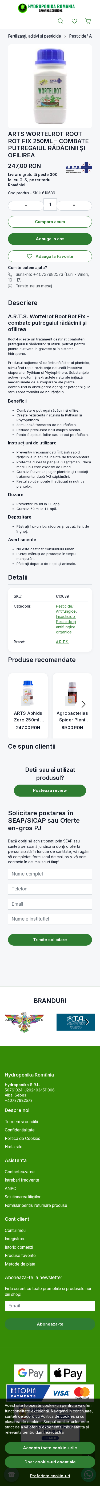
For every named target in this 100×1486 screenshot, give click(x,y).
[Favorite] (74, 21)
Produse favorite (20, 1255)
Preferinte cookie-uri (50, 1475)
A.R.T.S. (62, 642)
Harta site (13, 1146)
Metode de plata (20, 1264)
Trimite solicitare (50, 939)
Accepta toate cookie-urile (50, 1447)
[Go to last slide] (13, 1022)
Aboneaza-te (50, 1324)
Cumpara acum (50, 221)
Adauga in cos (50, 238)
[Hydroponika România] (50, 8)
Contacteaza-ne (20, 1171)
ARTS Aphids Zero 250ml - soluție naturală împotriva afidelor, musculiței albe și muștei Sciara (28, 716)
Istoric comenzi (19, 1247)
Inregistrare (15, 1238)
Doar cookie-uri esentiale (50, 1461)
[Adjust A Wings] (24, 1033)
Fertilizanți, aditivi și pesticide (34, 36)
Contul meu (15, 1230)
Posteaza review (50, 790)
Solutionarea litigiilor (23, 1196)
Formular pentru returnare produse (36, 1205)
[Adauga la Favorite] (26, 700)
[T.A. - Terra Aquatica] (76, 1033)
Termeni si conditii (21, 1121)
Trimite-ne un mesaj (34, 285)
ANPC (10, 1188)
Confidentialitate (20, 1129)
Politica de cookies (58, 1416)
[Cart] (88, 21)
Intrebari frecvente (22, 1180)
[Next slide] (83, 704)
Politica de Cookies (22, 1138)
